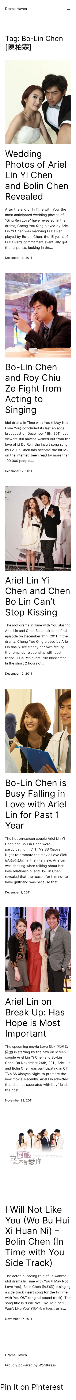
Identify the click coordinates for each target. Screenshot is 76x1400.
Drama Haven (16, 9)
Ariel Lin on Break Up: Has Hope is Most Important (35, 1017)
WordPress (47, 1365)
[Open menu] (68, 8)
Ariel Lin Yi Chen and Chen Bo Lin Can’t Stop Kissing (37, 596)
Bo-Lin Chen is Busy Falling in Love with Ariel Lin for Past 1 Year (35, 804)
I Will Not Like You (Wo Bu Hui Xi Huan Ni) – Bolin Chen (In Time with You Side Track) (37, 1236)
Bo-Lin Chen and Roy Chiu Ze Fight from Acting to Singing (33, 388)
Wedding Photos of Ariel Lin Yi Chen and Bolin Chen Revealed (37, 175)
